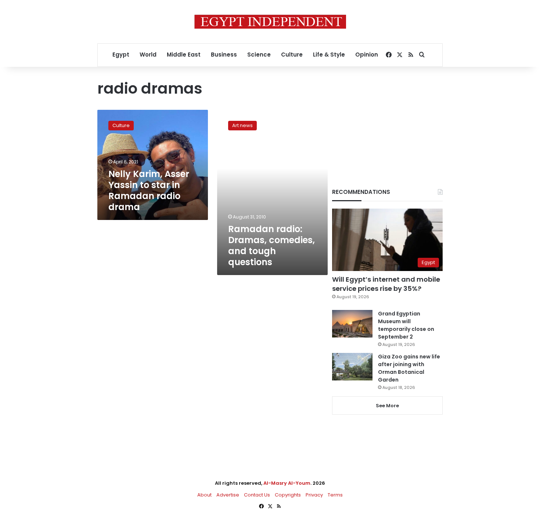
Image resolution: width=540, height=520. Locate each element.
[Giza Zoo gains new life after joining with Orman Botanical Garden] (352, 366)
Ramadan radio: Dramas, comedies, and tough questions (271, 245)
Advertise (227, 494)
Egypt (120, 54)
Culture (292, 54)
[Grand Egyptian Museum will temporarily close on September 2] (352, 323)
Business (224, 54)
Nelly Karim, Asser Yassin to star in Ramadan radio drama (148, 190)
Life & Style (329, 54)
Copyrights (288, 494)
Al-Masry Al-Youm (286, 483)
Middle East (184, 54)
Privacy (314, 494)
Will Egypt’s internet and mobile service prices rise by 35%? (386, 284)
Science (259, 54)
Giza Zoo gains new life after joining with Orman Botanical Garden (409, 368)
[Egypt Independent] (270, 22)
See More (387, 405)
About (204, 494)
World (148, 54)
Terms (335, 494)
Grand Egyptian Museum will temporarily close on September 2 (406, 325)
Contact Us (257, 494)
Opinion (366, 54)
